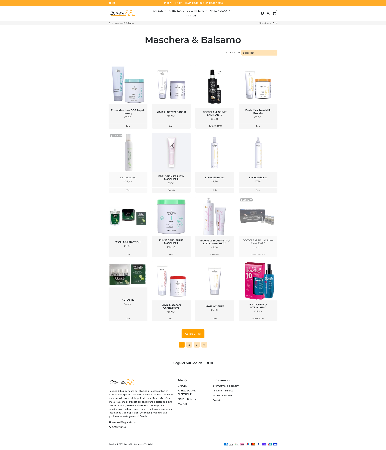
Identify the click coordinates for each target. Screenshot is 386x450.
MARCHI (193, 15)
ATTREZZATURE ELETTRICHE (188, 10)
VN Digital (148, 444)
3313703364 (117, 427)
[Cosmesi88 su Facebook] (110, 2)
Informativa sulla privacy (226, 385)
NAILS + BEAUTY (221, 10)
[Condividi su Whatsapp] (276, 23)
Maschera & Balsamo (124, 23)
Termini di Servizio (222, 395)
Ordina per (233, 52)
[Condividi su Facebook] (273, 23)
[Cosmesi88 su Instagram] (113, 2)
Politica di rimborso (223, 390)
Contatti (217, 400)
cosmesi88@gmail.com (122, 422)
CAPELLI (159, 10)
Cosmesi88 (127, 444)
